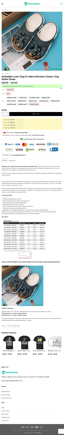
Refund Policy (5, 392)
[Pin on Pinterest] (15, 326)
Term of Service (6, 398)
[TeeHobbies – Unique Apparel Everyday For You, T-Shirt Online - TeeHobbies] (32, 3)
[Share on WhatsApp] (3, 326)
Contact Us (5, 420)
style (3, 89)
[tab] (4, 161)
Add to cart (35, 114)
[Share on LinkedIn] (18, 326)
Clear (61, 88)
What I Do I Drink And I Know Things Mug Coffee (55, 350)
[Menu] (2, 4)
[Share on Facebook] (6, 326)
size (3, 101)
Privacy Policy (5, 395)
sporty (25, 210)
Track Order (5, 411)
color (3, 93)
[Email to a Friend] (12, 326)
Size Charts (5, 414)
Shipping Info (5, 417)
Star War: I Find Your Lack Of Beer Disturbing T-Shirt (24, 350)
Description (4, 160)
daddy (53, 183)
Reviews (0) (12, 160)
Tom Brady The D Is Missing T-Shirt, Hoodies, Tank (9, 350)
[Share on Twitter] (9, 326)
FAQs (3, 408)
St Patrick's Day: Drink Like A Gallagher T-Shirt (39, 350)
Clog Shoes (5, 9)
